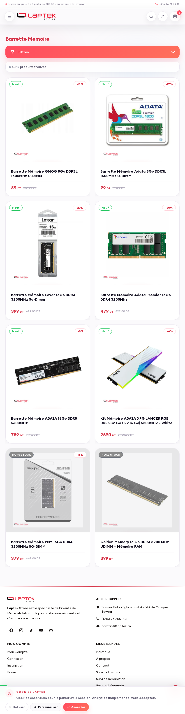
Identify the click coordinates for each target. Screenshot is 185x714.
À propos (103, 659)
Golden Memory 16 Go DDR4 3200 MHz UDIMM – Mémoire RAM (134, 544)
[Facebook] (11, 630)
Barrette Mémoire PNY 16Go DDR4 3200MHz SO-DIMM (42, 544)
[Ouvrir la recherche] (151, 16)
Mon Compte (17, 652)
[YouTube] (41, 630)
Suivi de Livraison (109, 672)
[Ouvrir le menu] (9, 16)
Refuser (19, 707)
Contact (102, 665)
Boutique (103, 652)
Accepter (78, 707)
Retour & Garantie (110, 686)
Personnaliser (48, 707)
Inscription (15, 665)
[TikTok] (31, 630)
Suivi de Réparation (110, 679)
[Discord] (51, 630)
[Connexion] (163, 16)
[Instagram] (21, 630)
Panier (12, 672)
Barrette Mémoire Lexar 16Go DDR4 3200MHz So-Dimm (43, 297)
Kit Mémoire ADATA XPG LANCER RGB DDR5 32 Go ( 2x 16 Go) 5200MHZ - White (136, 420)
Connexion (15, 659)
